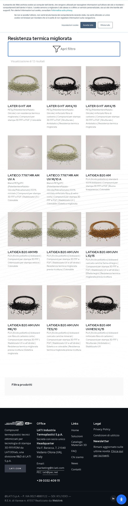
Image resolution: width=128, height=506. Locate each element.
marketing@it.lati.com (50, 468)
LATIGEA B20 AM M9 (23, 252)
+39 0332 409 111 (48, 480)
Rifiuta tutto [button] (105, 25)
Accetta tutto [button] (88, 25)
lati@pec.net (50, 472)
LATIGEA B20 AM (98, 175)
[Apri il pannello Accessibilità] (121, 499)
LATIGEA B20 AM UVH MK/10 (23, 327)
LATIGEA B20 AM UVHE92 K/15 (98, 327)
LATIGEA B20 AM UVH (63, 252)
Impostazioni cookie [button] (70, 25)
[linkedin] (113, 498)
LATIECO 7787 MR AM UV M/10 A (62, 177)
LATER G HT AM (19, 106)
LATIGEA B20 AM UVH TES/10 (63, 327)
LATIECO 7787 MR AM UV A (23, 177)
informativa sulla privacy (62, 10)
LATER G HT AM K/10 (62, 106)
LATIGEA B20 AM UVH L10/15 (102, 254)
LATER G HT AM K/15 (101, 106)
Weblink (57, 500)
